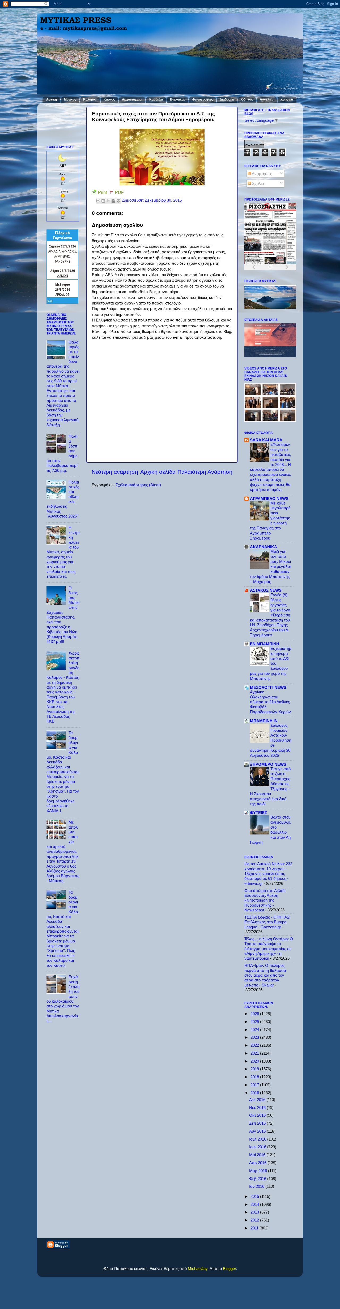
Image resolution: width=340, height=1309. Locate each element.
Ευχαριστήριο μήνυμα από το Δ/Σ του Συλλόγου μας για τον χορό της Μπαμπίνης (270, 663)
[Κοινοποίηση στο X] (108, 200)
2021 (255, 1053)
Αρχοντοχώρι (132, 99)
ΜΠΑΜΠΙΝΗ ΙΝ (264, 721)
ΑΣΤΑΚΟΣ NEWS (266, 590)
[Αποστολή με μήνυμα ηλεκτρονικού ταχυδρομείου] (98, 200)
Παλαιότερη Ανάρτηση (204, 472)
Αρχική (51, 99)
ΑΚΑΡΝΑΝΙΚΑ (263, 547)
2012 (255, 1220)
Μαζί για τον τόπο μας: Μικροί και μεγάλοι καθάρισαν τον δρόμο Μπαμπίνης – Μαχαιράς (270, 566)
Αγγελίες (266, 99)
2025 (255, 1021)
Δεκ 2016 (257, 1099)
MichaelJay (197, 1268)
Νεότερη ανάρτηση (115, 472)
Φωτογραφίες (202, 99)
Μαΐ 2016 (257, 1155)
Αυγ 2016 (258, 1131)
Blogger (229, 1268)
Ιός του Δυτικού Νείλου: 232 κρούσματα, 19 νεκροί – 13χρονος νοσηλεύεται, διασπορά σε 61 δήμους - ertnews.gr (268, 873)
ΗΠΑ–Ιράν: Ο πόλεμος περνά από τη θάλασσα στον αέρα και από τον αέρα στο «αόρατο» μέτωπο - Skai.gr (265, 975)
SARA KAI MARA (266, 440)
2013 (255, 1212)
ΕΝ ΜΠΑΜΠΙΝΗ (264, 644)
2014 (255, 1204)
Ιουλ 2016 (258, 1139)
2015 (255, 1196)
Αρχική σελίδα (158, 472)
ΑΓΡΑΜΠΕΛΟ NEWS (269, 498)
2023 (255, 1037)
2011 (255, 1228)
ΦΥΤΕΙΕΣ (258, 812)
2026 (255, 1013)
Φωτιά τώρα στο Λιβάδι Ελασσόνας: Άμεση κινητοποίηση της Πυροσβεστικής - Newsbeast (264, 900)
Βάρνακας (177, 99)
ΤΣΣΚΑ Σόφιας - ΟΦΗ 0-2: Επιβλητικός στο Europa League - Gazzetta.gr (267, 922)
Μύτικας (70, 99)
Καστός (109, 99)
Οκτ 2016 (258, 1115)
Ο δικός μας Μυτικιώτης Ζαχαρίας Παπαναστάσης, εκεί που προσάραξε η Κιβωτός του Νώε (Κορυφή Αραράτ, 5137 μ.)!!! (62, 615)
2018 (255, 1077)
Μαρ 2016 (258, 1170)
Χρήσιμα (286, 99)
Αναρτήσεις (261, 173)
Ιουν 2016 (258, 1147)
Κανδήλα (156, 99)
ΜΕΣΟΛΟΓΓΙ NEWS (268, 687)
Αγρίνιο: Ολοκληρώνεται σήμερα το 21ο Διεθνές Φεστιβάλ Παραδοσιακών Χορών (270, 702)
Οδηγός (247, 99)
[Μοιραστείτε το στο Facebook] (113, 200)
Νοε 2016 (258, 1107)
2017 (255, 1084)
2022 (255, 1045)
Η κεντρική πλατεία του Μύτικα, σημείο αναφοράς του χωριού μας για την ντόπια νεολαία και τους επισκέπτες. (62, 552)
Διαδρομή (227, 99)
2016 (255, 1092)
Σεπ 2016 (258, 1123)
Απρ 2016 (258, 1162)
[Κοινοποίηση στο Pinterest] (118, 200)
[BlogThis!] (103, 200)
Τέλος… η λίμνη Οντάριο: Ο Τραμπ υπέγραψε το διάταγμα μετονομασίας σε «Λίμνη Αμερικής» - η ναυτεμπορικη (268, 948)
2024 (255, 1029)
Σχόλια (257, 183)
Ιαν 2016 (257, 1186)
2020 (255, 1061)
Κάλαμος (89, 99)
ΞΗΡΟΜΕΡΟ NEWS (268, 764)
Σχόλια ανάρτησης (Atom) (138, 484)
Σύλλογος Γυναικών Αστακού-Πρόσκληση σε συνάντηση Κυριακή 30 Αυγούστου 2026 (270, 740)
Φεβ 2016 (258, 1178)
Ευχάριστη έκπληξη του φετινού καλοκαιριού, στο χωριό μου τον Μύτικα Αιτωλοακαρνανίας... (62, 999)
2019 (255, 1069)
